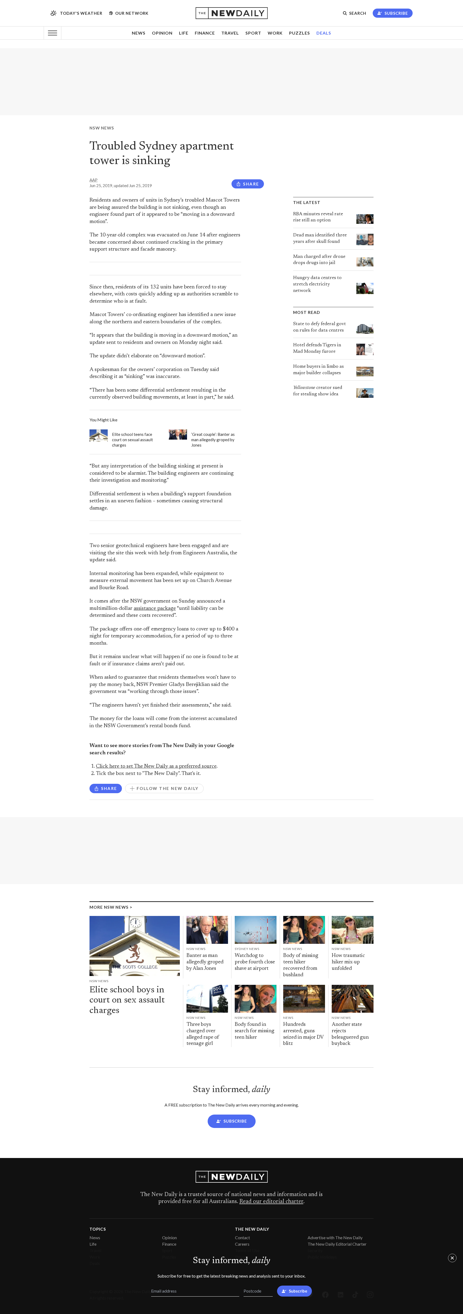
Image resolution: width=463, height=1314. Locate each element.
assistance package (155, 608)
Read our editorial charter (271, 1202)
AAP (93, 179)
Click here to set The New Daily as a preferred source (156, 766)
